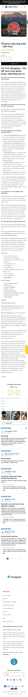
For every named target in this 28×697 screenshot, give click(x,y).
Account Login (6, 595)
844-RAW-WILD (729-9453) (9, 602)
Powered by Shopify (14, 691)
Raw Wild (8, 691)
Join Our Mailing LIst (8, 608)
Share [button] (4, 376)
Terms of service (18, 693)
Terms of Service (7, 615)
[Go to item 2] (15, 415)
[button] (2, 7)
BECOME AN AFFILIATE (8, 605)
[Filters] (2, 423)
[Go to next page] (23, 559)
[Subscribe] (22, 674)
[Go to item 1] (6, 415)
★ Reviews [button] (26, 350)
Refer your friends (8, 621)
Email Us (5, 598)
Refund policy (23, 691)
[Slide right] (17, 39)
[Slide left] (10, 39)
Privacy (5, 611)
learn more (7, 277)
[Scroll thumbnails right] (25, 415)
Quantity (3, 55)
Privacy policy (10, 693)
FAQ (4, 618)
